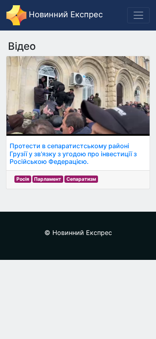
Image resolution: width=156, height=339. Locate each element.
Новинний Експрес (64, 14)
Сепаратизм (81, 179)
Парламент (47, 179)
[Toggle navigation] (138, 15)
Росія (22, 179)
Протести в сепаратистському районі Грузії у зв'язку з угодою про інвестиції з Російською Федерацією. (73, 153)
